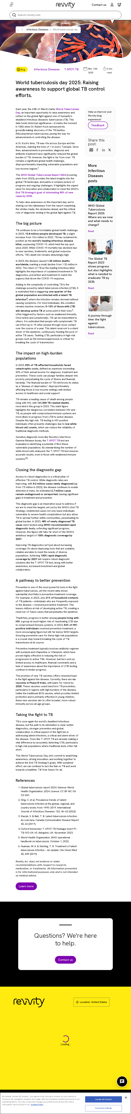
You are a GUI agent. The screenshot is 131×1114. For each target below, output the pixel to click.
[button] (112, 5)
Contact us (99, 5)
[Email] (91, 149)
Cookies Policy (37, 1104)
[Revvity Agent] (122, 1081)
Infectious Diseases (47, 69)
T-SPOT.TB (71, 69)
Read (91, 231)
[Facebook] (97, 149)
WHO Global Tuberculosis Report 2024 (43, 175)
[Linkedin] (103, 149)
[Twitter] (110, 149)
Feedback (98, 125)
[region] (65, 1103)
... (18, 30)
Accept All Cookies (103, 1099)
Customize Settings (103, 1108)
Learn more (26, 886)
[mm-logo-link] (65, 5)
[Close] (125, 1097)
